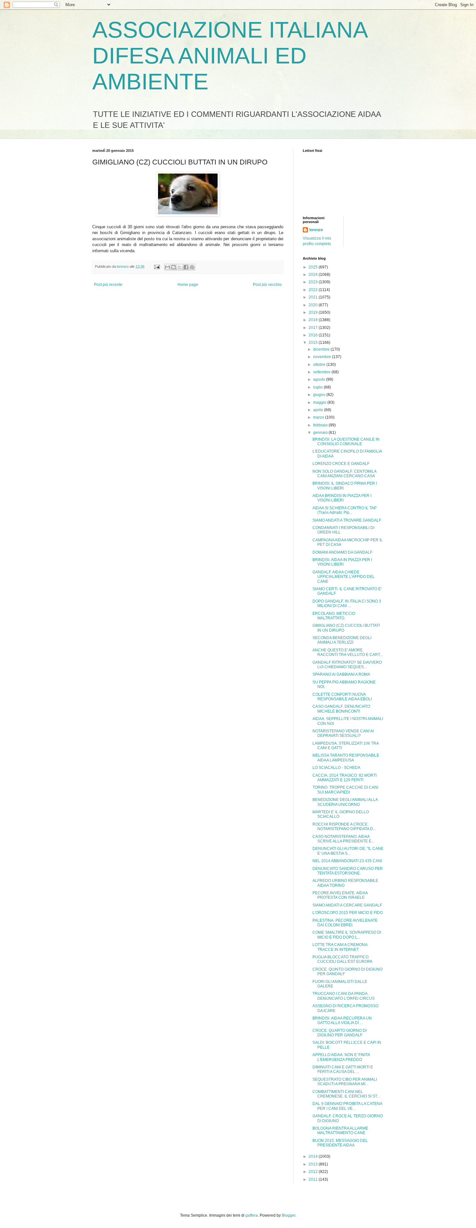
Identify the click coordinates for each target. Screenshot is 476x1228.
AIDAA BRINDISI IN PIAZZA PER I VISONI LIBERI (341, 497)
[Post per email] (157, 266)
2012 (314, 1171)
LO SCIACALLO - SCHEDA (336, 767)
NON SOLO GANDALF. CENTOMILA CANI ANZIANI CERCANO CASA (344, 473)
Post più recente (108, 284)
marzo (319, 417)
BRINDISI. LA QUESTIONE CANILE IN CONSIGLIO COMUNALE (346, 441)
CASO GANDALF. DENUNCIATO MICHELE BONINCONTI (341, 708)
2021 (314, 297)
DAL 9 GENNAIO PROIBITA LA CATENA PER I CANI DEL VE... (347, 1105)
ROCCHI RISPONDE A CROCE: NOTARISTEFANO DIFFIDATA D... (344, 826)
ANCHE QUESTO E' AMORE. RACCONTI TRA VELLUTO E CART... (347, 652)
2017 (314, 327)
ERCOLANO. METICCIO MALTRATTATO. (333, 615)
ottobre (319, 364)
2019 (314, 312)
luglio (318, 387)
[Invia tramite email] (167, 267)
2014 (314, 1156)
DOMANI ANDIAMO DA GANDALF (342, 552)
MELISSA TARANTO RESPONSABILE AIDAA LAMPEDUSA (345, 757)
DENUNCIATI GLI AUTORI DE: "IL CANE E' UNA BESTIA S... (347, 850)
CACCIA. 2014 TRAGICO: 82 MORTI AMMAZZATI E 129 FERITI (344, 777)
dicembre (322, 349)
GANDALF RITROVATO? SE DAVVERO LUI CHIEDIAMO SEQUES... (347, 664)
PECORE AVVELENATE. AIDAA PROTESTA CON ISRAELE (340, 895)
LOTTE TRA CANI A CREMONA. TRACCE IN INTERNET (340, 947)
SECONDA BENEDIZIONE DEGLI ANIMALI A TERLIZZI (341, 640)
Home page (187, 284)
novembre (322, 357)
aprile (318, 410)
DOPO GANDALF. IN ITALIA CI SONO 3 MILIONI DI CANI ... (346, 603)
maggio (320, 402)
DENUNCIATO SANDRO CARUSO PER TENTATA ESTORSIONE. (347, 870)
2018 (314, 320)
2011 (314, 1179)
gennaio (321, 432)
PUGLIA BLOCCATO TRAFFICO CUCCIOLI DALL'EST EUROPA (342, 959)
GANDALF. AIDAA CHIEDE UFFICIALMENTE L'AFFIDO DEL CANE (343, 577)
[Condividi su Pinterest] (192, 267)
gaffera (251, 1215)
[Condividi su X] (179, 267)
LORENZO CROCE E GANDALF (340, 463)
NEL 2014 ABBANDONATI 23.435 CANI (347, 861)
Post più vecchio (267, 284)
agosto (319, 379)
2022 (314, 289)
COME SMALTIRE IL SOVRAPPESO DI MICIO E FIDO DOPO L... (346, 934)
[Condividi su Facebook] (186, 267)
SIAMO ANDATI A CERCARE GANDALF (347, 905)
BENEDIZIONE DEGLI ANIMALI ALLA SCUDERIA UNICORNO (345, 801)
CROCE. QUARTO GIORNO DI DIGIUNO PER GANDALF (339, 1032)
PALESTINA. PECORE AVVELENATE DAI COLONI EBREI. (345, 922)
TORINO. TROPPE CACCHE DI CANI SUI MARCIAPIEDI (345, 789)
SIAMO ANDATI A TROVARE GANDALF (346, 520)
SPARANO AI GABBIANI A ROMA (341, 674)
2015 (314, 342)
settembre (322, 372)
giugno (319, 394)
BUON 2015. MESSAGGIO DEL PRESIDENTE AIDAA (340, 1142)
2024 (314, 274)
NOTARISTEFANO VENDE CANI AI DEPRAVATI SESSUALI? (343, 733)
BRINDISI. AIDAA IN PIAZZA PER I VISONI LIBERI (342, 562)
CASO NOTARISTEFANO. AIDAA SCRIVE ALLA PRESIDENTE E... (343, 838)
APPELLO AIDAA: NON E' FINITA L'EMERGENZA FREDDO (341, 1057)
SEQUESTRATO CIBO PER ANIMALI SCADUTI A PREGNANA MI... (344, 1081)
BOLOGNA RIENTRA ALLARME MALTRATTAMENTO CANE (340, 1130)
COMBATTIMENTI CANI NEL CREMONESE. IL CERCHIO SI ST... (346, 1093)
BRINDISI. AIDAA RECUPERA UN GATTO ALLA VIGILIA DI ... (342, 1020)
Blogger (288, 1215)
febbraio (321, 425)
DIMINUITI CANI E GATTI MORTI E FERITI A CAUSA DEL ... (342, 1069)
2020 (314, 305)
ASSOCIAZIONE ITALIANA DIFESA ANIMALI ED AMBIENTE (229, 55)
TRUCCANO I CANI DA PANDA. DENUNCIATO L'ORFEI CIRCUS (343, 995)
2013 (314, 1164)
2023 (314, 282)
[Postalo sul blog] (173, 267)
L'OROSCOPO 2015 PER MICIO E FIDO (347, 912)
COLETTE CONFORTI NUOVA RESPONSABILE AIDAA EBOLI (342, 696)
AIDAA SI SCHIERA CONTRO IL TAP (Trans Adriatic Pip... (344, 510)
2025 (314, 267)
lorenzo (316, 230)
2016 (314, 335)
